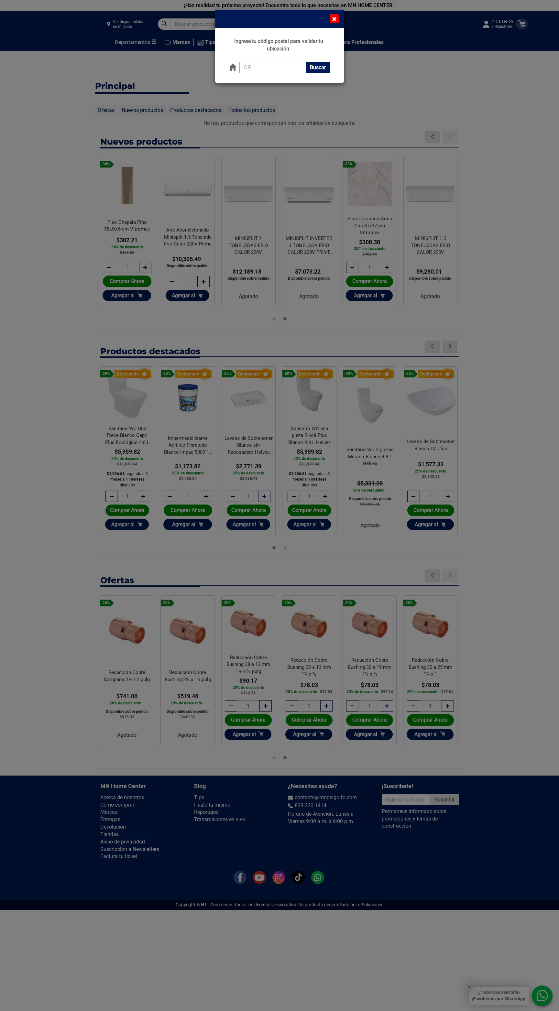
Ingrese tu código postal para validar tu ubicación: (278, 45)
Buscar (318, 67)
